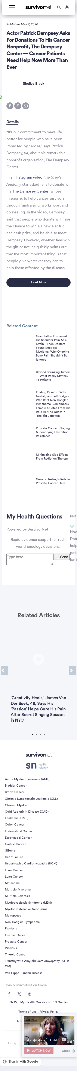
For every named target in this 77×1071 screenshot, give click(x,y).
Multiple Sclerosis (17, 896)
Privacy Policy (49, 1011)
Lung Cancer (14, 876)
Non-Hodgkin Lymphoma (22, 922)
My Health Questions (35, 1002)
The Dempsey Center (30, 191)
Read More (38, 282)
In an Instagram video (24, 177)
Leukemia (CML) (16, 818)
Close (66, 1050)
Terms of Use (27, 1011)
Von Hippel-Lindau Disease (24, 973)
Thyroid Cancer (16, 954)
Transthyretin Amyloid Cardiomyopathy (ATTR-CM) (37, 964)
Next (72, 670)
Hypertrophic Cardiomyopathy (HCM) (31, 863)
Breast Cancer (15, 792)
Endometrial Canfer (19, 831)
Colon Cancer (14, 824)
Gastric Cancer (15, 844)
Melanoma (12, 883)
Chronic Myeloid (16, 805)
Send (64, 557)
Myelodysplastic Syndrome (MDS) (28, 902)
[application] (49, 1030)
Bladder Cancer (16, 785)
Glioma (10, 850)
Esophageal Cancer (18, 837)
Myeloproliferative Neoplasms (26, 909)
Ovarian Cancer (16, 935)
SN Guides (60, 1002)
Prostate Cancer (16, 941)
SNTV (13, 1002)
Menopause (13, 915)
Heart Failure (14, 857)
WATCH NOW (41, 1050)
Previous (4, 670)
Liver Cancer (14, 870)
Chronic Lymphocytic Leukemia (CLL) (31, 798)
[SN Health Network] (39, 766)
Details (12, 122)
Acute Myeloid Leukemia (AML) (27, 779)
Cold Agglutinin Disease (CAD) (27, 811)
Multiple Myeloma (18, 889)
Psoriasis (11, 928)
